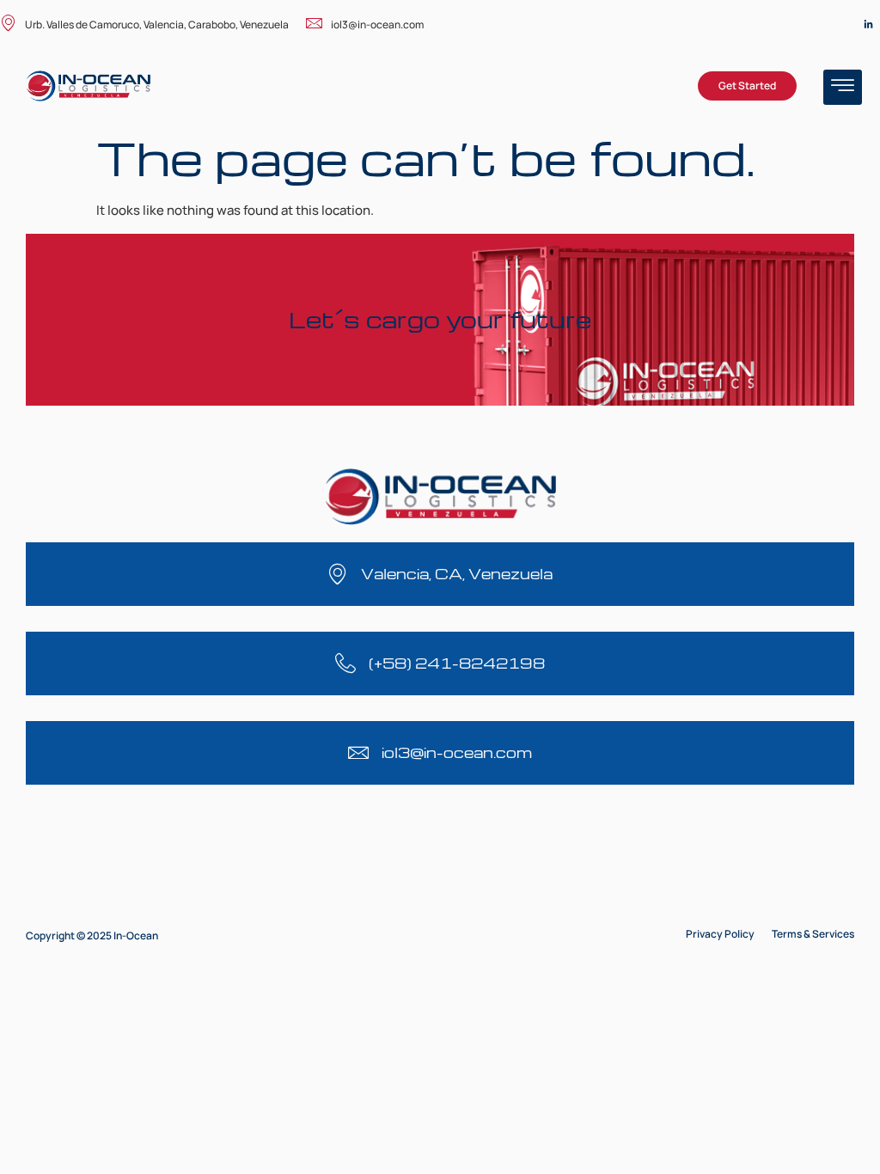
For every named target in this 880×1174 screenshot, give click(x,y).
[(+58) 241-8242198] (345, 663)
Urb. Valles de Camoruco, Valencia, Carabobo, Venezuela (157, 24)
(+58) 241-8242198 (457, 663)
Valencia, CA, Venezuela (457, 574)
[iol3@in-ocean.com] (358, 753)
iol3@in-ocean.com (377, 24)
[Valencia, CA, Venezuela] (337, 574)
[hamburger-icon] (842, 87)
